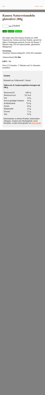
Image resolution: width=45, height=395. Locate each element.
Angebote (37, 6)
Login (41, 6)
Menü (3, 6)
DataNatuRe (36, 123)
